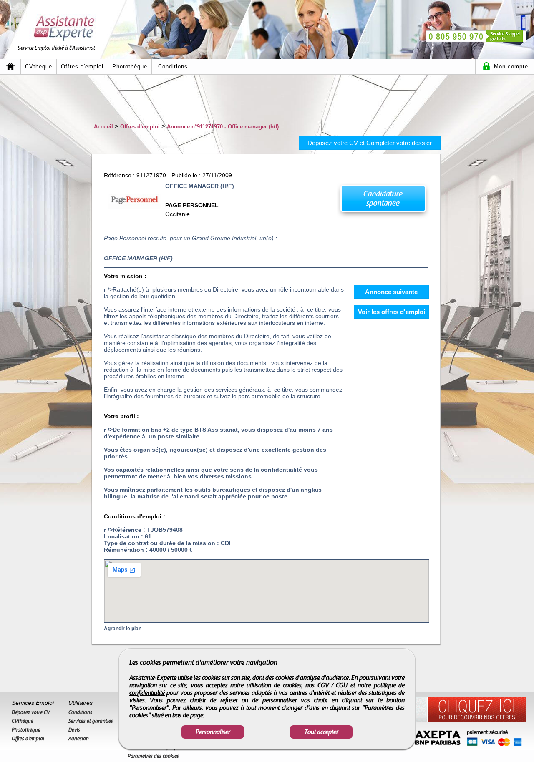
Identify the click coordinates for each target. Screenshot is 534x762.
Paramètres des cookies (153, 756)
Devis (74, 730)
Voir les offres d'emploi (391, 311)
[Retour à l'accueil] (10, 66)
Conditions (173, 66)
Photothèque (129, 66)
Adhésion (78, 739)
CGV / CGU (332, 685)
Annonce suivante (391, 291)
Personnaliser (213, 732)
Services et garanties (90, 721)
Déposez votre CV (31, 712)
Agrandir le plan (122, 628)
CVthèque (38, 66)
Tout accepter (321, 732)
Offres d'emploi (82, 66)
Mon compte (511, 66)
